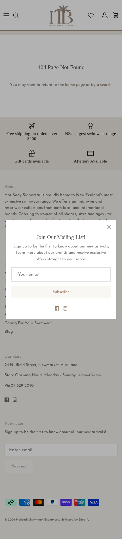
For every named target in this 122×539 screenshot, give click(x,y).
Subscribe (61, 292)
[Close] (109, 227)
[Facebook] (57, 308)
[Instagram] (65, 308)
